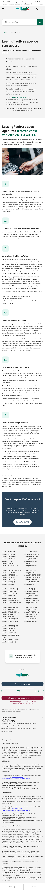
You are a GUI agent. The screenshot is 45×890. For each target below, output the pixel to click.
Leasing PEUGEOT (10, 639)
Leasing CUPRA (8, 577)
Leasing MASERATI (31, 600)
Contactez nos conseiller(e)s (17, 97)
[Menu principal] (3, 9)
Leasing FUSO (8, 630)
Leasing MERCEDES (31, 582)
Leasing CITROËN (10, 575)
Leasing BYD (29, 589)
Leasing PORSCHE (10, 589)
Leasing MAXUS (30, 561)
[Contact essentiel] (37, 9)
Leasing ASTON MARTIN (11, 602)
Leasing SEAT (30, 607)
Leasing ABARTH (9, 598)
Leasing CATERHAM (9, 573)
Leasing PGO (29, 584)
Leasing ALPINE (30, 621)
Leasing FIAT (8, 579)
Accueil (6, 33)
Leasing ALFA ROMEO (10, 600)
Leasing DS (7, 561)
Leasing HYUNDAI (10, 565)
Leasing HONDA (31, 596)
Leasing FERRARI (8, 628)
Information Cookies (29, 728)
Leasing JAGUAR (31, 552)
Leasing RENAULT (10, 619)
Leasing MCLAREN (31, 602)
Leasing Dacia (30, 593)
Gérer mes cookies (7, 731)
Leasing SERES (30, 610)
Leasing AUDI (8, 554)
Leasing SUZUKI (9, 593)
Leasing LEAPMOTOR (32, 554)
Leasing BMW (8, 559)
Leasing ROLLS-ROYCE (10, 621)
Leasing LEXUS (31, 556)
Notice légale (31, 723)
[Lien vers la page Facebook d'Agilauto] (41, 691)
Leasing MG (29, 563)
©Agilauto (4, 723)
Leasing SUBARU (9, 591)
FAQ (18, 691)
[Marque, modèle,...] (40, 22)
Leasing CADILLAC (31, 591)
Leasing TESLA (8, 552)
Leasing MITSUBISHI (10, 612)
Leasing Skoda (9, 642)
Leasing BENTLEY (9, 556)
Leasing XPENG (30, 616)
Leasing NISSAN (9, 614)
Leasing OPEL (8, 616)
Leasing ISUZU (8, 584)
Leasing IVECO (9, 633)
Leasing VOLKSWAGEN (11, 570)
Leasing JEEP (29, 570)
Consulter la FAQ (22, 522)
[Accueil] (22, 9)
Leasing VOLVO (9, 596)
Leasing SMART (30, 565)
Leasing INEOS (8, 582)
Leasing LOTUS (30, 559)
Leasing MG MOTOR (10, 607)
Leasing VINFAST (30, 614)
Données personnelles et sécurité (11, 726)
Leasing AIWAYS (30, 619)
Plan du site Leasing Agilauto (17, 723)
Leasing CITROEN (10, 626)
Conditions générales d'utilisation (11, 728)
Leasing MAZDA (31, 579)
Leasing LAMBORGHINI (32, 575)
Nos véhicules (15, 33)
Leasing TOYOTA (32, 612)
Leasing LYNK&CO (31, 598)
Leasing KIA (29, 573)
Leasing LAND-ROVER (33, 577)
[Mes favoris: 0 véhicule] (41, 9)
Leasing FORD (9, 563)
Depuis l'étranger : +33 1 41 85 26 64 (22, 702)
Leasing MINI (8, 610)
